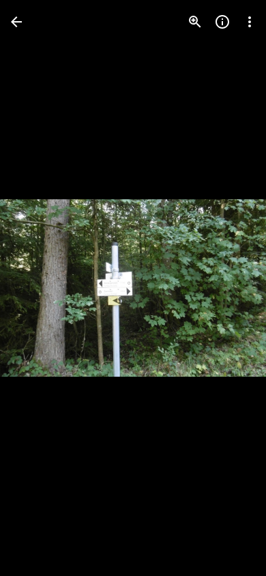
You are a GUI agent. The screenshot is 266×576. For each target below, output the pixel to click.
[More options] (249, 21)
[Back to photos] (16, 21)
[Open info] (222, 21)
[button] (38, 288)
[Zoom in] (195, 21)
